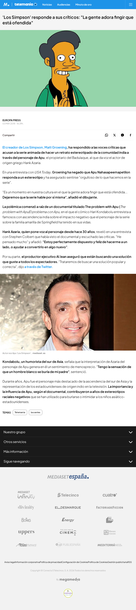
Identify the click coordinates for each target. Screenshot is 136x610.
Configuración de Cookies (75, 562)
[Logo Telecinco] (68, 495)
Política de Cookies (97, 562)
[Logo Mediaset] (68, 479)
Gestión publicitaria (117, 562)
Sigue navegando (17, 461)
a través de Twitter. (38, 267)
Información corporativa (27, 562)
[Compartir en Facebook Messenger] (122, 135)
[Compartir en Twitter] (114, 135)
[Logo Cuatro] (110, 495)
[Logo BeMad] (110, 519)
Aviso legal (9, 562)
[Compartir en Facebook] (130, 135)
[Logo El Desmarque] (68, 507)
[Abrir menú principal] (130, 4)
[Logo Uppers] (26, 532)
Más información (16, 451)
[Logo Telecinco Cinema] (68, 532)
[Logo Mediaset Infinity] (26, 495)
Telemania (20, 412)
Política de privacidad (51, 562)
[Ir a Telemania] (26, 4)
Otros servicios (15, 442)
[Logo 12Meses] (110, 532)
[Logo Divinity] (26, 507)
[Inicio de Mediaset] (6, 4)
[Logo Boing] (26, 519)
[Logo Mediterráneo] (109, 544)
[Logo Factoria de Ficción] (109, 507)
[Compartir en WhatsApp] (106, 135)
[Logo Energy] (68, 519)
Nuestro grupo (14, 432)
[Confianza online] (68, 596)
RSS (130, 562)
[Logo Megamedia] (70, 580)
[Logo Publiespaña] (68, 544)
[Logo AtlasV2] (26, 545)
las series (35, 412)
